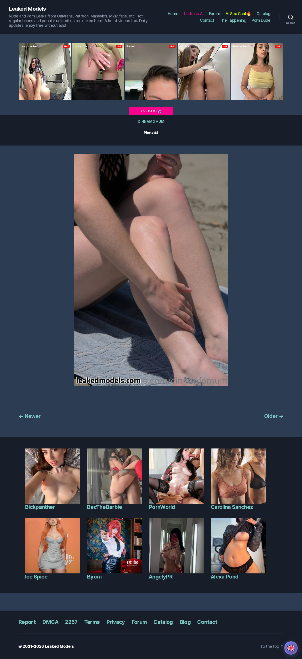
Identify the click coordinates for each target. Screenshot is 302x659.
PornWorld (162, 507)
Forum (214, 13)
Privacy (115, 622)
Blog (185, 622)
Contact (207, 20)
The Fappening (233, 20)
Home (173, 13)
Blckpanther (40, 507)
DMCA (50, 622)
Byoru (94, 576)
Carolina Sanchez (232, 507)
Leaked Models (27, 8)
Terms (92, 622)
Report (27, 622)
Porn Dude (261, 20)
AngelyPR (161, 576)
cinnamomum (151, 122)
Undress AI (193, 13)
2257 (71, 622)
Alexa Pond (224, 576)
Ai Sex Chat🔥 (238, 13)
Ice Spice (36, 576)
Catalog (263, 13)
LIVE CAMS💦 (151, 111)
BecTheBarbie (104, 507)
